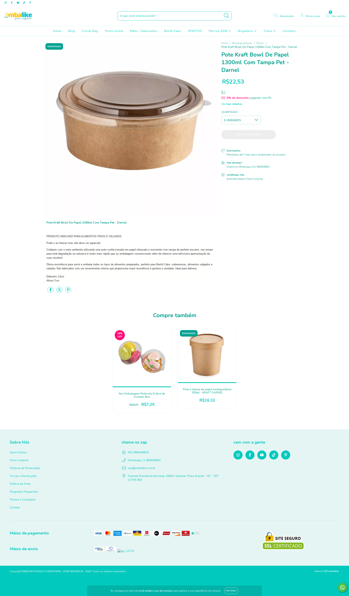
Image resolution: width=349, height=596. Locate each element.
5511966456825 (138, 452)
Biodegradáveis (242, 43)
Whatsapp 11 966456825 (144, 460)
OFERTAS (195, 31)
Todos (268, 31)
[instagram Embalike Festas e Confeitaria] (6, 3)
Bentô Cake (172, 31)
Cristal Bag (90, 31)
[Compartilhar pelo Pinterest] (68, 291)
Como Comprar (19, 460)
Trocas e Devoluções (23, 476)
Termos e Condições (23, 500)
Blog (71, 31)
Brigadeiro (246, 31)
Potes (260, 43)
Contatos (289, 31)
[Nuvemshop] (326, 571)
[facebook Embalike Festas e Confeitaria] (12, 3)
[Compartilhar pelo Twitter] (59, 291)
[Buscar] (226, 15)
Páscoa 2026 (219, 31)
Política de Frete (20, 484)
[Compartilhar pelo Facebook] (50, 291)
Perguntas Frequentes (24, 492)
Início (224, 43)
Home (57, 31)
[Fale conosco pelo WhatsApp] (342, 587)
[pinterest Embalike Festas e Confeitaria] (30, 3)
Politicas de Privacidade (25, 468)
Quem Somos (18, 452)
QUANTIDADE (229, 112)
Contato (15, 507)
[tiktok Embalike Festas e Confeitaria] (24, 3)
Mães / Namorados (143, 31)
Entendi (231, 590)
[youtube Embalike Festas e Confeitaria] (18, 3)
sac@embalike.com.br (142, 468)
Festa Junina (114, 31)
